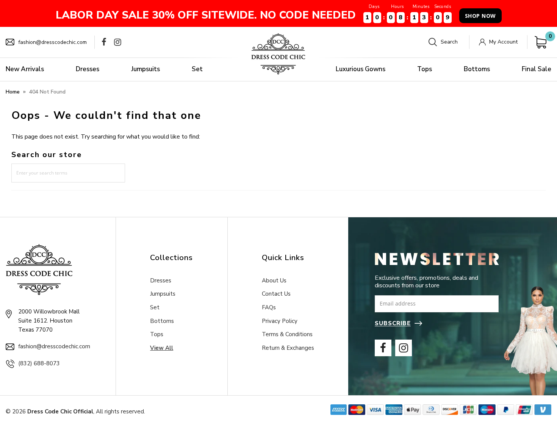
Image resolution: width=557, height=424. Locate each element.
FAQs (269, 307)
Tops (424, 69)
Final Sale (536, 69)
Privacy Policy (279, 321)
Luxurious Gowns (360, 69)
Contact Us (276, 294)
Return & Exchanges (288, 348)
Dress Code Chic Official (60, 411)
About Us (274, 280)
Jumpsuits (145, 69)
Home (13, 91)
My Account (503, 41)
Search (449, 41)
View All (161, 348)
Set (197, 69)
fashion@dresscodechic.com (52, 42)
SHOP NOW (480, 15)
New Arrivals (25, 69)
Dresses (87, 69)
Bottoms (477, 69)
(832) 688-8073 (39, 363)
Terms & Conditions (287, 334)
